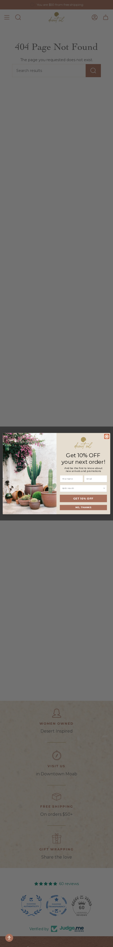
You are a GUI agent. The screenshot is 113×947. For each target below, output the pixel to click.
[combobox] (82, 488)
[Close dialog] (106, 436)
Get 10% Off (83, 498)
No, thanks (83, 507)
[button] (9, 938)
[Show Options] (104, 488)
